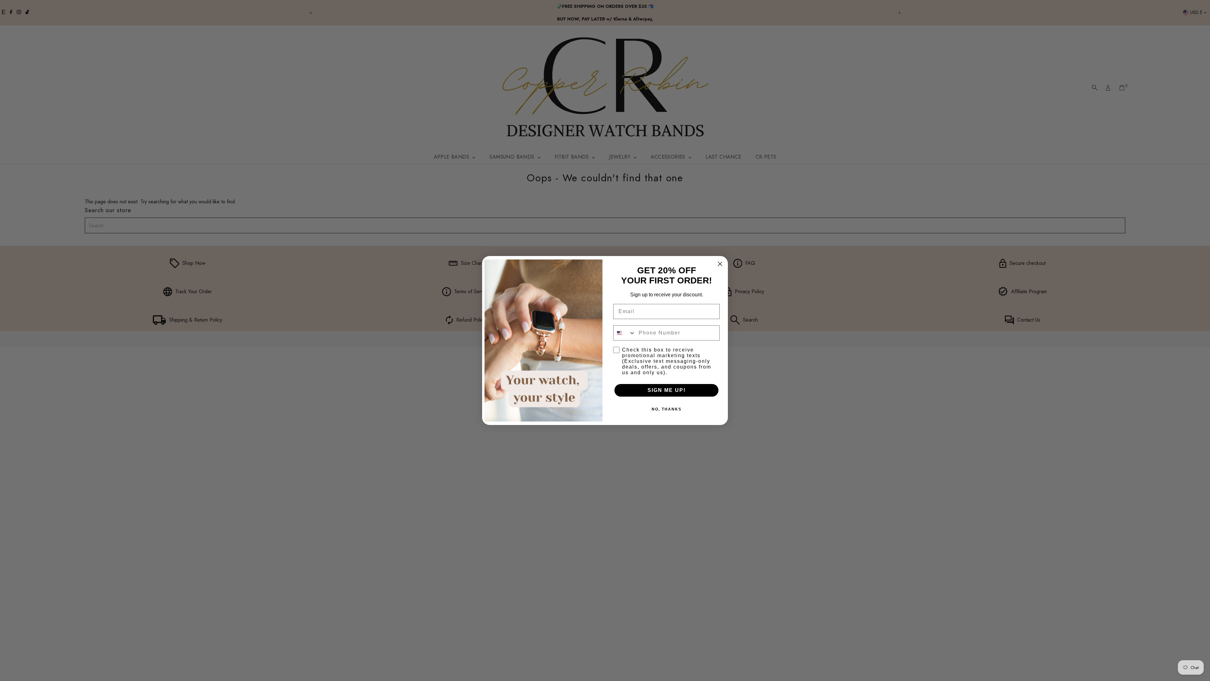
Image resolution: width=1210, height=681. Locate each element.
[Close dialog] (720, 264)
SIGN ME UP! (667, 390)
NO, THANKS (667, 409)
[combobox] (625, 333)
